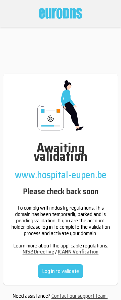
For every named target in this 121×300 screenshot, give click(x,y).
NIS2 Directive (38, 251)
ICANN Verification (78, 251)
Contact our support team (79, 296)
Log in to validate (60, 271)
